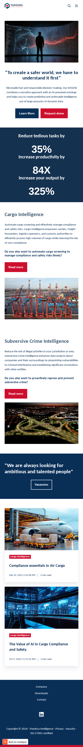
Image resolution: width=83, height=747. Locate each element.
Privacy (59, 729)
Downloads (41, 693)
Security (70, 729)
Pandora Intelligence (41, 729)
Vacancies (41, 484)
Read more (15, 267)
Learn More (27, 113)
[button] (69, 6)
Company (41, 686)
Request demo (54, 113)
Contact (41, 699)
